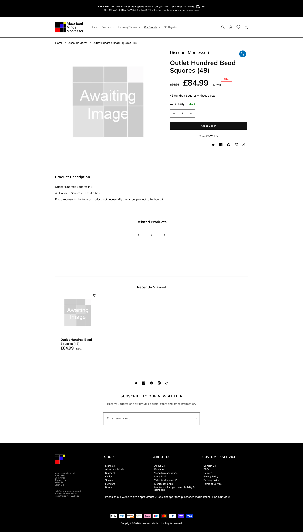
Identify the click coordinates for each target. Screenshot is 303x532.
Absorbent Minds (114, 469)
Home (59, 43)
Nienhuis (110, 466)
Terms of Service (212, 483)
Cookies (207, 472)
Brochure (159, 469)
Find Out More (221, 497)
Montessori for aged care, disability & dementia (174, 488)
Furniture (110, 483)
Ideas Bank (160, 476)
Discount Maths (77, 43)
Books (108, 487)
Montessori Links (163, 483)
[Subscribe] (196, 418)
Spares (109, 480)
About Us (159, 466)
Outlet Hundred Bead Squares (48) (115, 43)
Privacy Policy (210, 476)
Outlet (108, 476)
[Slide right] (164, 235)
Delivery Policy (211, 480)
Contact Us (209, 466)
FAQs (206, 469)
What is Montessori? (165, 480)
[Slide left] (138, 235)
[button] (108, 27)
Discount (110, 472)
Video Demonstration (165, 472)
